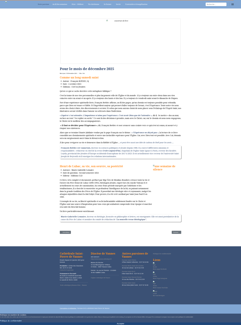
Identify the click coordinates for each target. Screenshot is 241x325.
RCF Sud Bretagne (159, 295)
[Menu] (232, 4)
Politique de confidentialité (162, 254)
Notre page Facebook (159, 269)
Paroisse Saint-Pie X (128, 271)
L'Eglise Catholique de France (100, 278)
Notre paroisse (43, 4)
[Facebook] (153, 300)
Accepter (120, 324)
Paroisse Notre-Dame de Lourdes (132, 266)
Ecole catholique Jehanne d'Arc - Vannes (73, 285)
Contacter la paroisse (67, 270)
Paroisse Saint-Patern (129, 260)
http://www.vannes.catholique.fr (101, 259)
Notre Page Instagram (160, 278)
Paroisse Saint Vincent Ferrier (132, 277)
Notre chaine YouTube (160, 288)
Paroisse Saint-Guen (128, 283)
